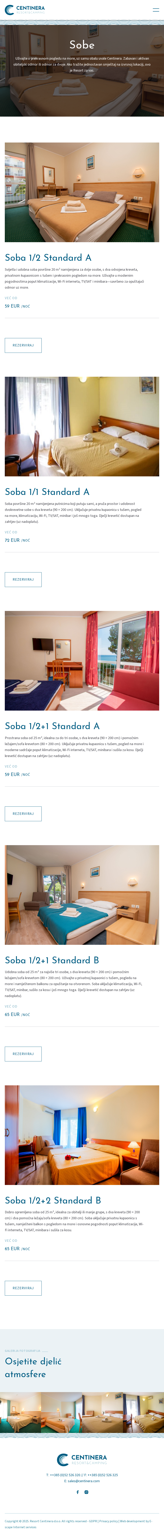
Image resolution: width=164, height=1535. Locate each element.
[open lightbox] (82, 192)
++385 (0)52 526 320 (65, 1475)
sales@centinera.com (84, 1481)
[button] (156, 10)
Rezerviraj (23, 345)
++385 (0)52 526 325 (103, 1475)
